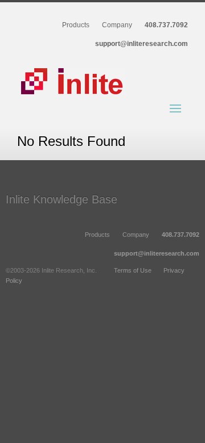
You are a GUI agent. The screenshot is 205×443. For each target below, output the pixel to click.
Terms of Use (132, 270)
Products (75, 25)
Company (117, 25)
